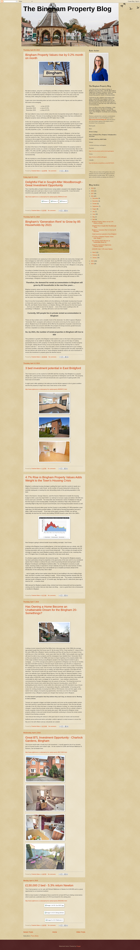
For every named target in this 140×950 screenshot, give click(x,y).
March (94, 252)
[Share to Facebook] (66, 171)
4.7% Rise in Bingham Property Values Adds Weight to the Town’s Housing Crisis (53, 479)
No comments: (53, 171)
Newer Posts (28, 932)
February (95, 255)
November (95, 201)
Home (54, 932)
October (94, 203)
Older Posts (80, 932)
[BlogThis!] (62, 171)
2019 (92, 188)
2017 (92, 193)
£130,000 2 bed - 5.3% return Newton (49, 885)
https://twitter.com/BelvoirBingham (98, 157)
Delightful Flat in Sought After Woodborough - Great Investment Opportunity (54, 183)
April (93, 219)
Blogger (78, 946)
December (95, 198)
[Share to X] (64, 171)
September (95, 206)
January (94, 257)
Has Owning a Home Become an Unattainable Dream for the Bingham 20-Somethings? (51, 610)
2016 (92, 196)
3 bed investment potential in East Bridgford (53, 368)
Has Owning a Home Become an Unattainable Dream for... (101, 241)
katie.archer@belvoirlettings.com (97, 119)
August (94, 209)
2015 (92, 261)
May (93, 217)
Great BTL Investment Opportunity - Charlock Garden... (102, 245)
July (93, 211)
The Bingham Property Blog (67, 8)
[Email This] (60, 171)
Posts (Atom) (34, 936)
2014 (92, 263)
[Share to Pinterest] (68, 171)
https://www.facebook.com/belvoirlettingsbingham (101, 151)
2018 (92, 191)
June (94, 214)
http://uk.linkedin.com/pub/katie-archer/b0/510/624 (101, 163)
